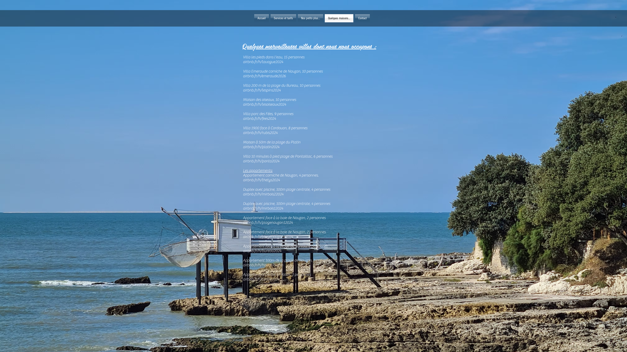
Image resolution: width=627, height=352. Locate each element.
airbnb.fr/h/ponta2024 (261, 161)
